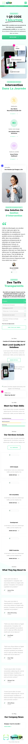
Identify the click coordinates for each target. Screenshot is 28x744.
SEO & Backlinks (14, 494)
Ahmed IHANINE (14, 268)
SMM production (14, 550)
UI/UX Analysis (14, 467)
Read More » (7, 726)
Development (14, 522)
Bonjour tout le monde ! (12, 724)
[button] (26, 3)
